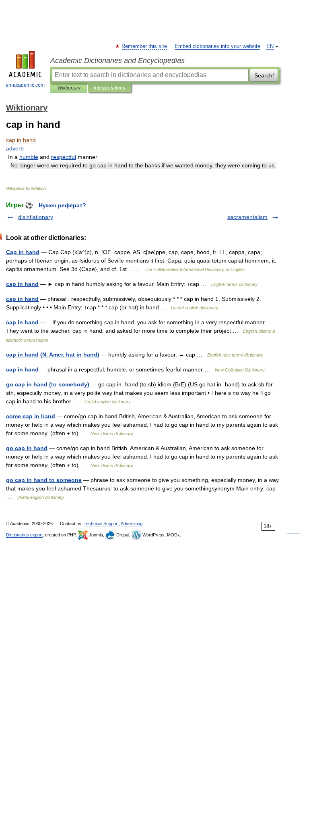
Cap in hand (22, 252)
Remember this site (144, 46)
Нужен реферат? (62, 205)
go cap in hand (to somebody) (47, 384)
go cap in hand (26, 448)
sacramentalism (247, 217)
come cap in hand (30, 416)
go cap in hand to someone (44, 480)
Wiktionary (69, 88)
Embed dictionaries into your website (217, 46)
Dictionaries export (24, 534)
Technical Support (101, 523)
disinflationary (35, 217)
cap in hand (22, 284)
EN (270, 46)
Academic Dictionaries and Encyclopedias (117, 60)
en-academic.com (25, 85)
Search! (264, 75)
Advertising (131, 523)
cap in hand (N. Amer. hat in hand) (52, 354)
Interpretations (109, 88)
